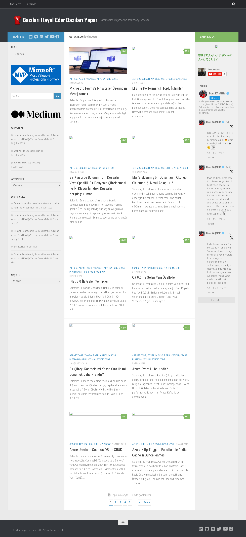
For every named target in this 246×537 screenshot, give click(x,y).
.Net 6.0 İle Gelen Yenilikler (88, 281)
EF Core (170, 79)
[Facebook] (57, 37)
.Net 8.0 (136, 79)
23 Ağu (229, 233)
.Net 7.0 (73, 168)
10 (125, 240)
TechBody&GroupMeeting (27, 162)
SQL (185, 79)
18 (125, 328)
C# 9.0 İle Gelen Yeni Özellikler (154, 277)
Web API (184, 168)
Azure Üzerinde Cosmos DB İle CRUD (95, 450)
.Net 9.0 (73, 79)
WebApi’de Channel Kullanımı (28, 150)
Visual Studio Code (99, 359)
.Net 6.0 (73, 268)
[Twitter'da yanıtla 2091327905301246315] (209, 288)
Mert (13, 262)
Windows (106, 444)
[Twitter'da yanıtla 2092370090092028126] (209, 153)
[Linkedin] (31, 37)
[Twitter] (47, 37)
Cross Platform (165, 268)
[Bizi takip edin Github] (36, 37)
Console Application (98, 79)
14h (227, 122)
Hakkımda (31, 4)
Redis (151, 444)
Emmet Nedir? (21, 246)
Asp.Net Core (86, 268)
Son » (147, 502)
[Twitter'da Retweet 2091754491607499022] (215, 219)
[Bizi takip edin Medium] (41, 37)
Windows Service (165, 444)
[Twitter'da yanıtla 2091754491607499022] (209, 219)
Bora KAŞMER (213, 122)
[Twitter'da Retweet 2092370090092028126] (215, 153)
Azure (82, 79)
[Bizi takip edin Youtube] (52, 37)
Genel (115, 79)
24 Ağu (229, 167)
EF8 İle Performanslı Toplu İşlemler (157, 88)
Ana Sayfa (15, 4)
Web (176, 168)
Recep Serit (17, 239)
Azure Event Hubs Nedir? (150, 369)
